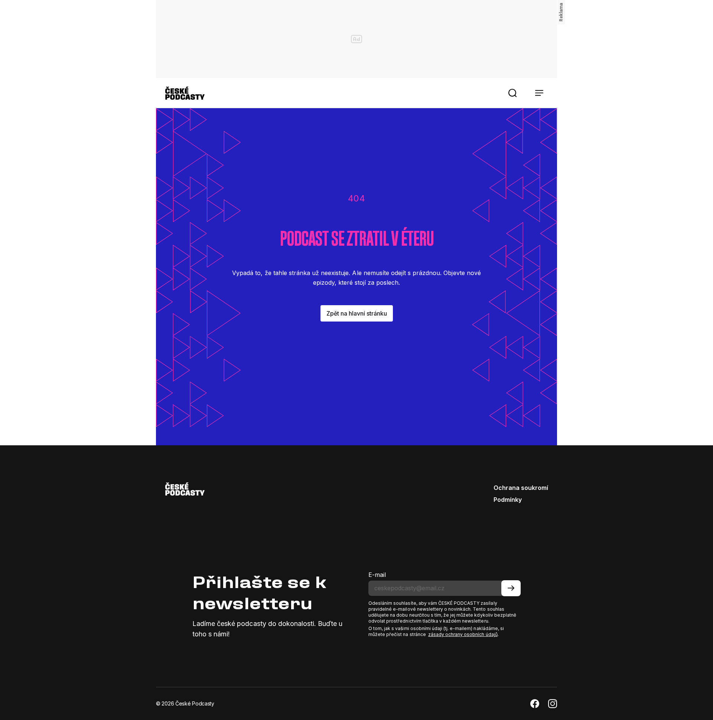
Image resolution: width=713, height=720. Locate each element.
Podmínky (508, 499)
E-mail (377, 574)
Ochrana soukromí (521, 487)
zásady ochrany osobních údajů (463, 634)
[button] (512, 93)
